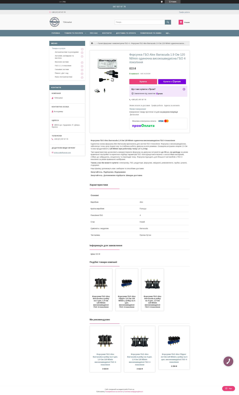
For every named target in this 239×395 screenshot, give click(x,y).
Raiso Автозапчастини (63, 77)
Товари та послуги (73, 33)
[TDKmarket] (54, 27)
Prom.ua (131, 389)
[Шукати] (168, 22)
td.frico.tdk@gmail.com (62, 152)
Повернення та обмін (150, 33)
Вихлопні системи (62, 62)
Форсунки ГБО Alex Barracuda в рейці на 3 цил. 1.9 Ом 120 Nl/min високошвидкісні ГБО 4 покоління (101, 301)
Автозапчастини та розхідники (67, 52)
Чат (230, 389)
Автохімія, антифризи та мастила (64, 57)
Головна (56, 33)
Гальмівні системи (62, 69)
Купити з (167, 82)
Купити (143, 82)
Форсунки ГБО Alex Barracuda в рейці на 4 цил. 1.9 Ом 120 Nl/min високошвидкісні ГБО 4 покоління (153, 301)
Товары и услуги (58, 48)
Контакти (107, 33)
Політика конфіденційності (133, 392)
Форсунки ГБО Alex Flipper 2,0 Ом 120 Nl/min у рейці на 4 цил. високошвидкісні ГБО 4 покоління (127, 301)
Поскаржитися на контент (114, 392)
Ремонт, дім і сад (61, 73)
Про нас (94, 33)
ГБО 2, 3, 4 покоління (63, 66)
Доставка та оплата (126, 33)
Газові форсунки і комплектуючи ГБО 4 (113, 43)
